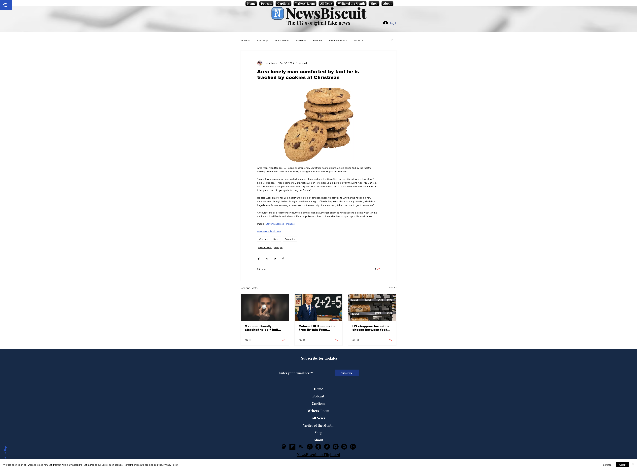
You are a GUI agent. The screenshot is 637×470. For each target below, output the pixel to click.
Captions (318, 403)
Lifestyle (278, 247)
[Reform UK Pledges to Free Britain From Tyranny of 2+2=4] (319, 307)
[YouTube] (336, 447)
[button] (392, 40)
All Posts (245, 40)
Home (318, 388)
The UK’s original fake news (318, 22)
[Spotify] (344, 447)
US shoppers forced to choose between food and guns (370, 328)
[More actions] (378, 63)
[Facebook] (318, 447)
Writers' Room (318, 410)
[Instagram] (353, 447)
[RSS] (301, 447)
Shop (318, 432)
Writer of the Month (318, 425)
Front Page (262, 40)
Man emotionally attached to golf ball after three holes (261, 328)
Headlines (301, 40)
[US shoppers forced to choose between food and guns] (372, 307)
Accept (622, 464)
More (357, 40)
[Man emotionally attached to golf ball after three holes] (265, 307)
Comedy (263, 239)
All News (318, 418)
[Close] (633, 464)
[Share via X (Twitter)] (266, 258)
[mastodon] (284, 447)
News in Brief (282, 40)
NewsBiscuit (326, 12)
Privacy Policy (170, 464)
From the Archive (338, 40)
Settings (607, 464)
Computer (290, 239)
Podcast (318, 396)
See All (392, 287)
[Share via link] (283, 258)
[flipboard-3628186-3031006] (292, 447)
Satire (276, 239)
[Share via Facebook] (258, 258)
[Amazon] (310, 447)
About (318, 440)
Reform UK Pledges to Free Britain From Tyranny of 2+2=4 (317, 328)
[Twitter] (327, 447)
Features (317, 40)
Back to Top (5, 455)
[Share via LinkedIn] (275, 258)
